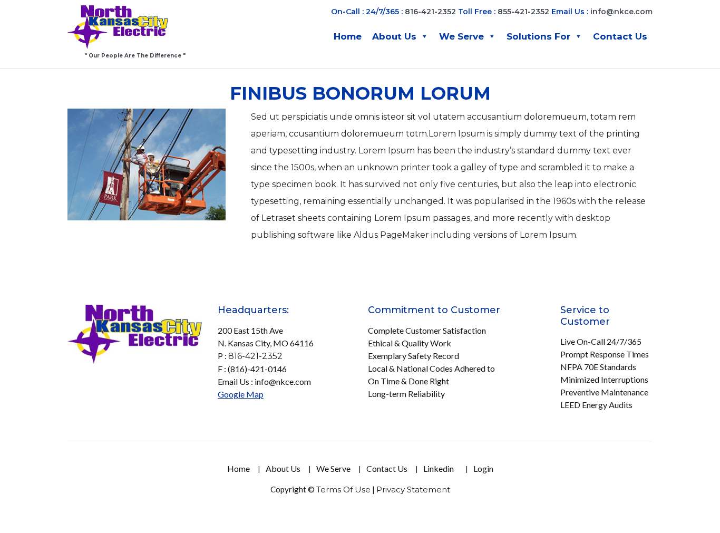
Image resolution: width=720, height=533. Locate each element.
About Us (394, 36)
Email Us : (602, 11)
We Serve (461, 36)
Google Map (241, 394)
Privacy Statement (413, 489)
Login (483, 468)
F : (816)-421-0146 (252, 369)
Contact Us (620, 36)
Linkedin (438, 468)
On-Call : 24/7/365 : (367, 11)
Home (348, 36)
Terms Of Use (343, 489)
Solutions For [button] (538, 36)
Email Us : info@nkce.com (264, 381)
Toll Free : (476, 11)
